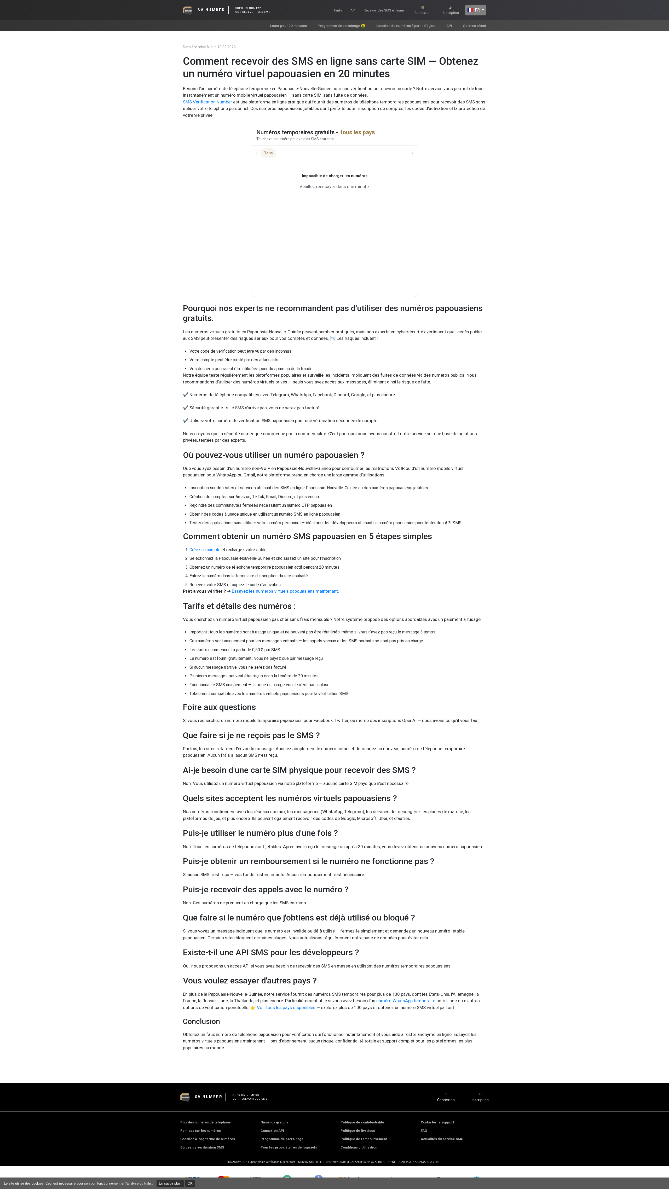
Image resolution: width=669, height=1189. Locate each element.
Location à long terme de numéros (207, 1139)
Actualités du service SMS (442, 1139)
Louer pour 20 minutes (288, 26)
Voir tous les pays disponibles (286, 1007)
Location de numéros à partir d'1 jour (406, 26)
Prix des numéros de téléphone (205, 1122)
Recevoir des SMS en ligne (384, 10)
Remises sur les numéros (200, 1131)
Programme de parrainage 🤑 (341, 26)
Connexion (422, 13)
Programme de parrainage (282, 1139)
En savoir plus (170, 1183)
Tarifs (338, 10)
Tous (268, 153)
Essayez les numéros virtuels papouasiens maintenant (285, 591)
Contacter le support (437, 1122)
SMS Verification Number (207, 101)
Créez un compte (205, 549)
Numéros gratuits (274, 1122)
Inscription (451, 13)
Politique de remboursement (364, 1139)
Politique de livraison (358, 1131)
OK (190, 1183)
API (352, 10)
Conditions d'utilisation (359, 1147)
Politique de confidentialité (362, 1122)
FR (477, 10)
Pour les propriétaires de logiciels (289, 1147)
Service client (474, 26)
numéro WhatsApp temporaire (405, 1000)
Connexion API (272, 1131)
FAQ (424, 1131)
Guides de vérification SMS (202, 1147)
